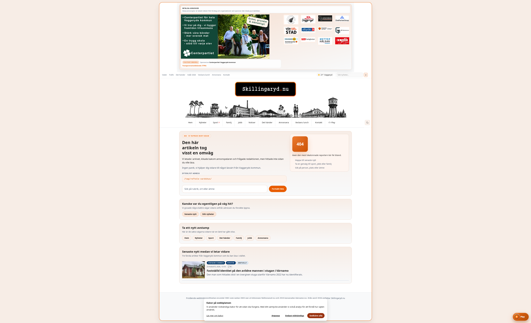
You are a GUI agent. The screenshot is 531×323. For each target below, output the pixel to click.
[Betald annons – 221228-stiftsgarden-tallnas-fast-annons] (291, 19)
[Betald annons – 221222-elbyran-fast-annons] (308, 30)
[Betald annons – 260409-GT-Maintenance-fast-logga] (342, 30)
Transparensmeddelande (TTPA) (194, 66)
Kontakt (226, 75)
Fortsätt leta (278, 189)
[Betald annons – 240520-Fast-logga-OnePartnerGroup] (342, 18)
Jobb (250, 238)
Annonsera (216, 75)
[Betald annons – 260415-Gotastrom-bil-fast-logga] (325, 18)
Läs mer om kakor (214, 315)
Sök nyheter (208, 214)
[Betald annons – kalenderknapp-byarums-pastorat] (291, 40)
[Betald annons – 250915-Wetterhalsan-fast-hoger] (325, 41)
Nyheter (199, 238)
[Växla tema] (367, 122)
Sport (211, 238)
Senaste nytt (190, 214)
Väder (164, 75)
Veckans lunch (204, 75)
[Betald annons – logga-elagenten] (342, 40)
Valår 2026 (191, 75)
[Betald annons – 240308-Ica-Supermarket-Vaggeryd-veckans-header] (308, 19)
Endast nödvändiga (294, 315)
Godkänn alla (315, 315)
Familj (239, 238)
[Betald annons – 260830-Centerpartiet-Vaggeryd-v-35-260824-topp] (231, 36)
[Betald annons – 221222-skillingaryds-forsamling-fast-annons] (325, 28)
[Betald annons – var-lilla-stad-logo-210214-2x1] (291, 30)
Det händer (180, 75)
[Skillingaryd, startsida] (265, 89)
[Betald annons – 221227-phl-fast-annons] (308, 39)
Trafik (171, 75)
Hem (186, 238)
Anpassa (276, 315)
